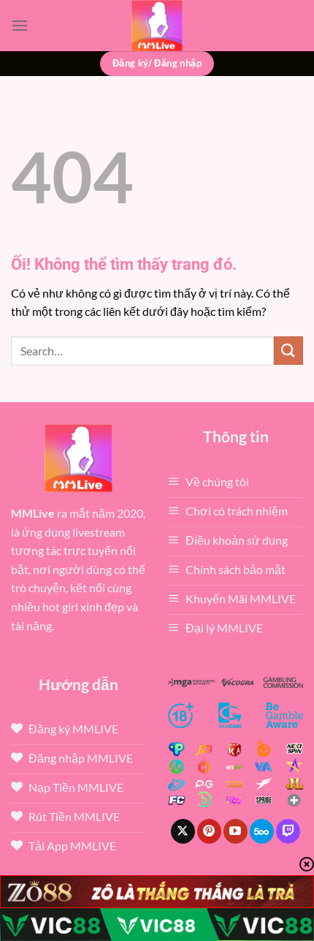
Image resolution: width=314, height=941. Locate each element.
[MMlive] (157, 25)
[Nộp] (288, 350)
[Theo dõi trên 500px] (262, 831)
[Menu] (19, 25)
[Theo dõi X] (183, 831)
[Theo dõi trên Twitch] (288, 831)
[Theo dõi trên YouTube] (235, 831)
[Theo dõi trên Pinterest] (209, 831)
